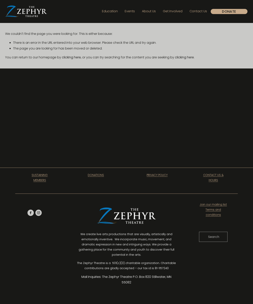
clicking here (71, 57)
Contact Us (198, 11)
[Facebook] (30, 213)
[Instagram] (38, 213)
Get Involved (172, 11)
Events (130, 11)
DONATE (229, 11)
